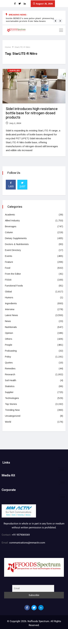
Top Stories (11, 404)
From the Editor (13, 273)
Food (7, 268)
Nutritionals (11, 327)
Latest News (11, 315)
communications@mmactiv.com (27, 542)
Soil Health (10, 380)
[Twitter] (34, 607)
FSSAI (8, 279)
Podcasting (11, 350)
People (8, 345)
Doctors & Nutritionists (17, 244)
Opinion (9, 333)
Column (9, 232)
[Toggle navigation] (61, 30)
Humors (9, 297)
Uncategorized (12, 416)
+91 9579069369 (21, 534)
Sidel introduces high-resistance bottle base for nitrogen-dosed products (32, 113)
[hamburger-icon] (62, 469)
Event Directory (13, 250)
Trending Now (12, 410)
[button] (55, 21)
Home (8, 47)
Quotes (9, 362)
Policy (8, 356)
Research (10, 374)
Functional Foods (14, 285)
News (8, 321)
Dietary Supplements (16, 238)
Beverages (10, 226)
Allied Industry (12, 220)
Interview (9, 309)
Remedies (10, 368)
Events (8, 256)
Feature (9, 262)
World (8, 421)
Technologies (12, 398)
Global (8, 291)
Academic (10, 214)
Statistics (10, 386)
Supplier (14, 70)
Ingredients (11, 303)
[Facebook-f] (27, 607)
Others (8, 339)
